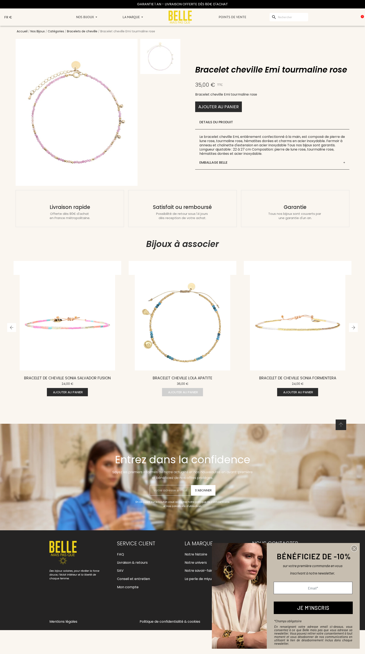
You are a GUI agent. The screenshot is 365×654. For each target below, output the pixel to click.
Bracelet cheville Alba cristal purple (298, 378)
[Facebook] (53, 606)
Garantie (295, 207)
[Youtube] (72, 606)
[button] (218, 106)
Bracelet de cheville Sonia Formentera (182, 378)
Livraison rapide (70, 207)
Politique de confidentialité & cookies (170, 621)
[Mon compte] (342, 17)
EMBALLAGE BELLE (213, 162)
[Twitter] (82, 606)
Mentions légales (63, 621)
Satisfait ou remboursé (182, 207)
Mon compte (128, 587)
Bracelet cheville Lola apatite (67, 378)
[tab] (272, 163)
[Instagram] (63, 606)
